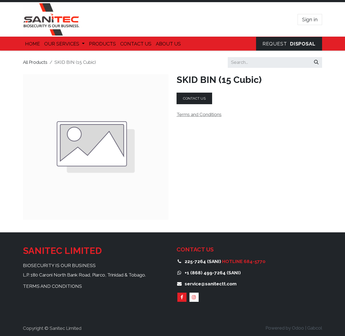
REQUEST (289, 44)
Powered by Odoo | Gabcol (293, 328)
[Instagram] (194, 297)
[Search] (316, 62)
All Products (35, 62)
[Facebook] (182, 297)
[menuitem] (32, 44)
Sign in (310, 19)
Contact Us (194, 98)
